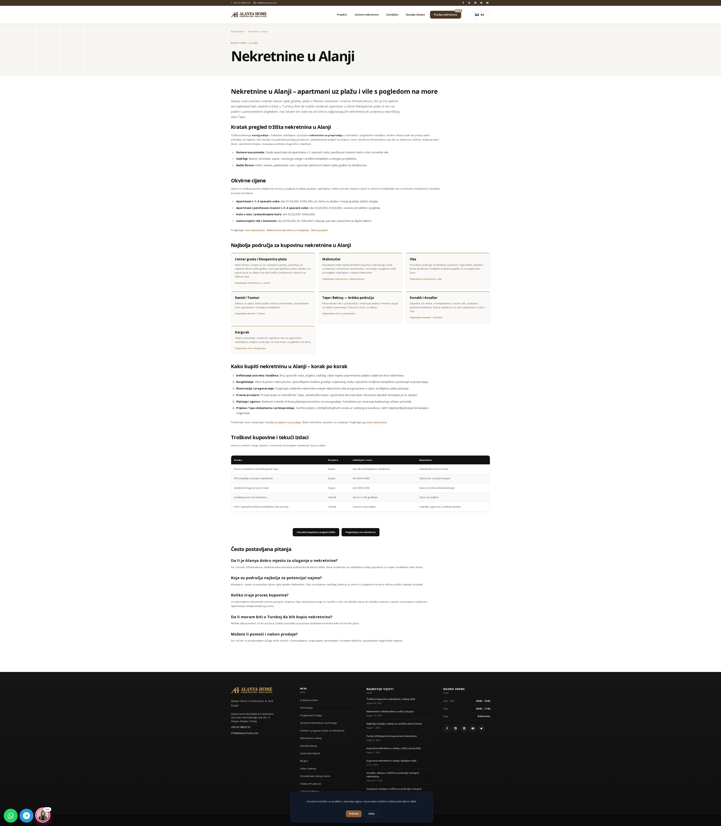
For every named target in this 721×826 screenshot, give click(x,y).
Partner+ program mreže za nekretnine (322, 730)
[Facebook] (463, 3)
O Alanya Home (309, 700)
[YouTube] (487, 3)
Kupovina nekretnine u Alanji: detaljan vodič (391, 760)
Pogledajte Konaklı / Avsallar (426, 317)
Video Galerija (308, 768)
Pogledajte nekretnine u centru (252, 282)
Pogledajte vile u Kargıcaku (250, 348)
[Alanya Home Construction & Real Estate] (249, 14)
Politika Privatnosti (310, 783)
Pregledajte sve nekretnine (360, 532)
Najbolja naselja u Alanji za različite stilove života (394, 723)
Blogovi (304, 761)
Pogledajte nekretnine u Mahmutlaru (343, 278)
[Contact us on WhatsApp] (11, 816)
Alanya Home (237, 31)
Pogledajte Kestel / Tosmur (250, 313)
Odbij (371, 813)
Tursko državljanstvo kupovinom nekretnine (392, 736)
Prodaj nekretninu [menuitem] (447, 13)
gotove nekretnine (375, 422)
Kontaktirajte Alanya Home (315, 776)
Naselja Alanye (308, 745)
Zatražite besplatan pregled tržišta (316, 532)
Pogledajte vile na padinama (338, 313)
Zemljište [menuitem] (392, 14)
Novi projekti (319, 230)
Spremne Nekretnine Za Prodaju (318, 723)
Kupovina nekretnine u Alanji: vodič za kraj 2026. (394, 748)
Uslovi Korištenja (309, 791)
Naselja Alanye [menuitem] (415, 14)
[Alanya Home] (251, 690)
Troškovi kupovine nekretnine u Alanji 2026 (391, 699)
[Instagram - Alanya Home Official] (481, 3)
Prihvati (354, 813)
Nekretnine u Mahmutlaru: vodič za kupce (390, 711)
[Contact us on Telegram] (26, 816)
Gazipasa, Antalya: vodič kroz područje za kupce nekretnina (394, 790)
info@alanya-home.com (244, 733)
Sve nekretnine (255, 230)
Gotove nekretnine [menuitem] (367, 14)
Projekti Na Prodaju (311, 715)
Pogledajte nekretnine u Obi (426, 278)
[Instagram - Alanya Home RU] (475, 3)
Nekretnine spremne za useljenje (288, 230)
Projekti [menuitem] (342, 14)
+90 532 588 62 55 (240, 727)
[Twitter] (469, 3)
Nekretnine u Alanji (311, 738)
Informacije (306, 707)
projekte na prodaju (288, 422)
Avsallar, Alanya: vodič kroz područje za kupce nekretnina (393, 774)
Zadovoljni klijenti (310, 753)
